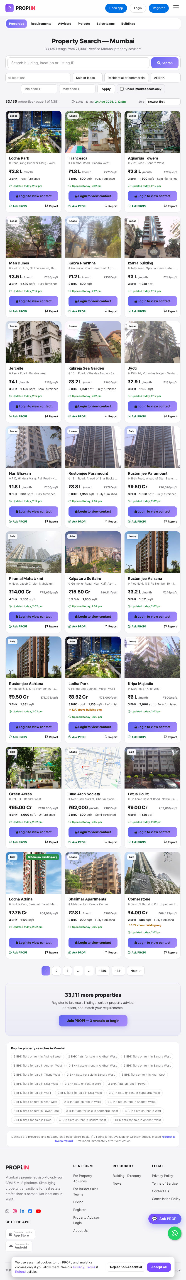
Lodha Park (19, 158)
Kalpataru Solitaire (85, 578)
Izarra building (140, 263)
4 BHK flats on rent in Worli (143, 1111)
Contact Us (160, 1191)
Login (138, 8)
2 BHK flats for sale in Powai (33, 1120)
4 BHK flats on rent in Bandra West (82, 1120)
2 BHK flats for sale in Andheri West (92, 1056)
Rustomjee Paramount (88, 473)
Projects (84, 23)
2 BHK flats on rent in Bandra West (147, 1065)
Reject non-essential (126, 1267)
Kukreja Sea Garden (86, 368)
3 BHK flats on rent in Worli (83, 1083)
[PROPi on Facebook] (30, 1211)
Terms (90, 1267)
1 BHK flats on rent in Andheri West (131, 1101)
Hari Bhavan (20, 473)
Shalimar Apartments (87, 899)
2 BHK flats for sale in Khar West (80, 1092)
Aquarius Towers (143, 158)
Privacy (78, 1267)
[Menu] (176, 8)
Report (53, 206)
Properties (16, 23)
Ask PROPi (20, 206)
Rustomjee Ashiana (145, 578)
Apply (106, 89)
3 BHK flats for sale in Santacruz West (92, 1111)
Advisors (64, 23)
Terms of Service (165, 1183)
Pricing (78, 1202)
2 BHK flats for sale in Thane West (37, 1074)
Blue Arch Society (84, 794)
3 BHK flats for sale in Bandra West (91, 1074)
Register (159, 8)
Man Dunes (19, 263)
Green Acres (20, 794)
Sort (141, 101)
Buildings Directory (127, 1176)
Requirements (41, 23)
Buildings (128, 23)
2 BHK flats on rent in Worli (82, 1101)
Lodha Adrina (21, 899)
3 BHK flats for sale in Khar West (36, 1083)
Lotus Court (138, 794)
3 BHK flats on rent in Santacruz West (134, 1092)
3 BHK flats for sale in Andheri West (38, 1065)
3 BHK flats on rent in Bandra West (147, 1056)
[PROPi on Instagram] (15, 1211)
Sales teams (106, 23)
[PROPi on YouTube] (38, 1211)
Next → (136, 971)
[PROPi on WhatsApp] (7, 1211)
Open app (116, 8)
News (117, 1183)
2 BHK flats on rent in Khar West (35, 1101)
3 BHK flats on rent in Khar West (143, 1074)
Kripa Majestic (140, 683)
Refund (20, 1271)
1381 (118, 971)
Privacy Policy (162, 1176)
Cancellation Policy (166, 1199)
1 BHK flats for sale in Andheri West (137, 1120)
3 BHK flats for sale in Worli (32, 1092)
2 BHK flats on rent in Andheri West (37, 1056)
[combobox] (38, 78)
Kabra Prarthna (82, 263)
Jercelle (16, 368)
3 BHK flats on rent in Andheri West (93, 1065)
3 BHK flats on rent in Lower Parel (36, 1111)
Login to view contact (34, 196)
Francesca (78, 158)
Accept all (159, 1267)
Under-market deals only (143, 89)
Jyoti (132, 368)
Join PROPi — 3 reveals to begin (93, 1021)
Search (167, 63)
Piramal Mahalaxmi (26, 578)
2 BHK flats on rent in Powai (127, 1083)
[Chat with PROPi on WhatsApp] (174, 1233)
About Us (80, 1230)
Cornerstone (139, 899)
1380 (102, 971)
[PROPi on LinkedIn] (22, 1211)
